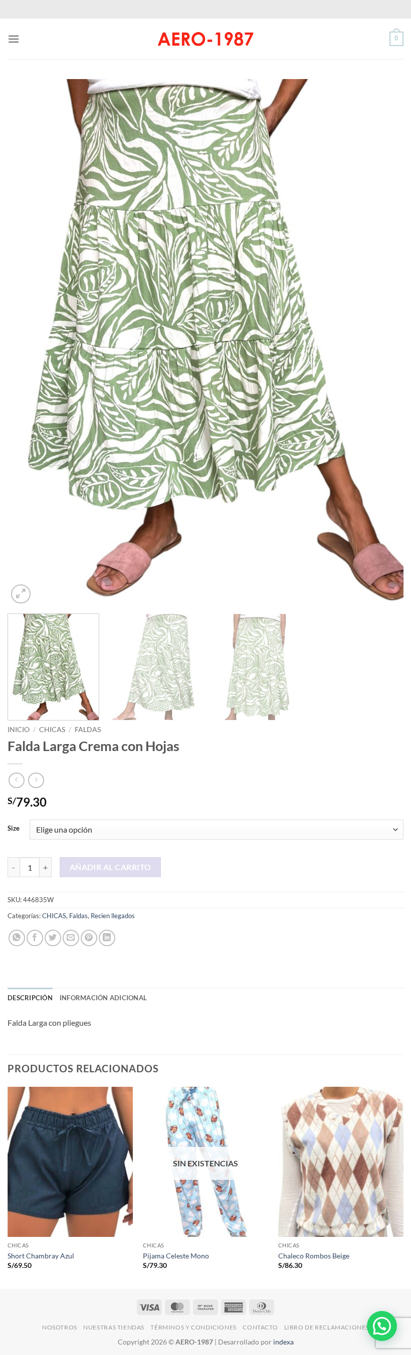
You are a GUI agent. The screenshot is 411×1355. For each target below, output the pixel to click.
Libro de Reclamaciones (326, 1327)
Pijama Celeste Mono (176, 1255)
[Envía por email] (71, 938)
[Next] (383, 342)
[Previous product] (36, 780)
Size (14, 828)
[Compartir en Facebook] (35, 938)
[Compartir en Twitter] (53, 938)
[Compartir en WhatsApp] (17, 938)
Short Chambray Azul (41, 1255)
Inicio (19, 730)
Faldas (88, 730)
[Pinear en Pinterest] (89, 938)
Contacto (260, 1327)
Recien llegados (113, 916)
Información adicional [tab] (103, 998)
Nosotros (59, 1327)
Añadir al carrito (110, 867)
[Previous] (28, 342)
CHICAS (52, 730)
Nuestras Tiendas (113, 1327)
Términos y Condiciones (193, 1327)
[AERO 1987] (205, 38)
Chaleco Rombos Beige (313, 1255)
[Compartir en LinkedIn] (107, 938)
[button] (14, 39)
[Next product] (16, 780)
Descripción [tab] (30, 998)
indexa (283, 1341)
